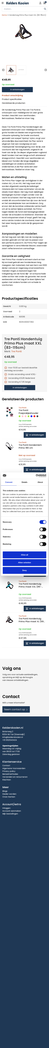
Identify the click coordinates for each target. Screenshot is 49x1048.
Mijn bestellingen (10, 813)
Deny (24, 570)
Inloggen (6, 808)
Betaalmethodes (10, 774)
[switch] (42, 529)
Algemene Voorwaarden (13, 768)
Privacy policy (8, 771)
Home (4, 15)
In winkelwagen (17, 89)
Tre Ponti (16, 351)
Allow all (24, 555)
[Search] (45, 9)
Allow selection (24, 563)
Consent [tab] (8, 482)
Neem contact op (15, 709)
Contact (6, 765)
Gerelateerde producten (13, 103)
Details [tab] (24, 482)
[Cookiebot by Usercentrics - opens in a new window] (35, 475)
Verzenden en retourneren (14, 777)
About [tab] (40, 482)
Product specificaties (12, 99)
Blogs (4, 791)
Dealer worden (9, 794)
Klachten (6, 779)
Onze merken (8, 796)
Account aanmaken (11, 811)
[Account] (40, 3)
